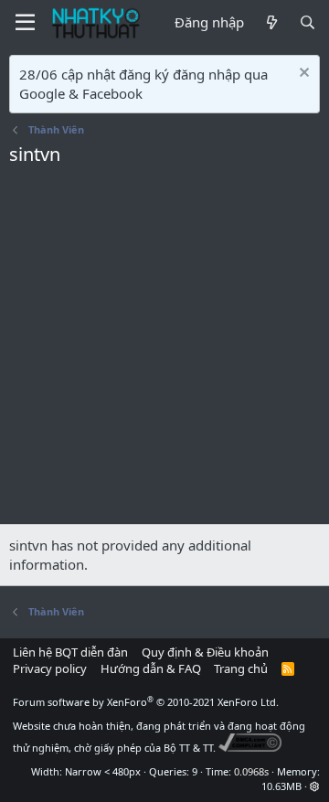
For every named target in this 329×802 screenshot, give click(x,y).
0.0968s (251, 771)
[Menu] (25, 23)
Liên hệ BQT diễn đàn (70, 652)
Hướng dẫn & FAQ (151, 668)
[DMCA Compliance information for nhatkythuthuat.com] (249, 747)
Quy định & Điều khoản (205, 652)
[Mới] (271, 22)
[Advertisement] (164, 350)
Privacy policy (50, 668)
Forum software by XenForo (146, 702)
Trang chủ (241, 668)
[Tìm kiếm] (307, 22)
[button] (315, 786)
